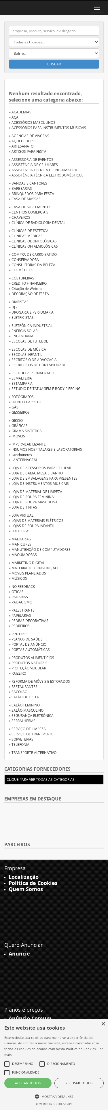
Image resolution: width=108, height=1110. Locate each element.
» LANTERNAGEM (23, 459)
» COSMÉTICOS (21, 270)
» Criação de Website (26, 288)
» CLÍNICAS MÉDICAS (26, 235)
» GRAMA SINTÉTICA (25, 430)
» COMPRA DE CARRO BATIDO (33, 254)
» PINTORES (18, 634)
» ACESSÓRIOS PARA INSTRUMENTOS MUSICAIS (47, 127)
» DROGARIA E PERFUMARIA (31, 312)
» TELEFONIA (19, 744)
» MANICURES (20, 544)
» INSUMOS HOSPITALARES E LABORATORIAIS (45, 449)
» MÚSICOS (18, 578)
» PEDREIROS (19, 625)
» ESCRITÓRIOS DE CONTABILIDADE (37, 364)
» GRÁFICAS (18, 425)
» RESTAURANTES (23, 686)
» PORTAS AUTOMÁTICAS (29, 649)
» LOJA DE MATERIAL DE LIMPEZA (35, 491)
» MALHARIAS (20, 539)
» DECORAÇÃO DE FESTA (29, 293)
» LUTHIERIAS (20, 531)
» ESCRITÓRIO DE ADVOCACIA (33, 359)
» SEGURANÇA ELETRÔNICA (31, 715)
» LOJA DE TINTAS (23, 507)
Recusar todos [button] (78, 1083)
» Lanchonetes (20, 454)
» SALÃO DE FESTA (24, 697)
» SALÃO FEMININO (24, 705)
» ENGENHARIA (21, 336)
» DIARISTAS (19, 301)
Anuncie (19, 953)
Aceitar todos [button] (28, 1083)
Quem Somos (26, 889)
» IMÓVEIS (17, 436)
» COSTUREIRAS (21, 278)
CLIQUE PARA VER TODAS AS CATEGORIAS (41, 779)
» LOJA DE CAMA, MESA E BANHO (36, 473)
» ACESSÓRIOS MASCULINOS (32, 122)
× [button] (103, 1024)
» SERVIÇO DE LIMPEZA (27, 728)
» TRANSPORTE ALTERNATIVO (32, 752)
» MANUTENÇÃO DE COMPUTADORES (40, 549)
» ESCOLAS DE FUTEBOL (28, 341)
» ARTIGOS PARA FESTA (27, 151)
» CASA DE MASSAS (25, 198)
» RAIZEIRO (17, 673)
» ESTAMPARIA (21, 383)
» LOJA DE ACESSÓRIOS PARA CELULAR (40, 467)
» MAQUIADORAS (23, 554)
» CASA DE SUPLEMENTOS (30, 207)
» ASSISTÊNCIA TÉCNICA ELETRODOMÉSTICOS (46, 175)
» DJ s (13, 307)
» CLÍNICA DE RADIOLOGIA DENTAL (37, 222)
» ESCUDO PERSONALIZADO (31, 373)
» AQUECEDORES (23, 141)
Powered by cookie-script (54, 1104)
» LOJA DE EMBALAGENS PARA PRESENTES (43, 478)
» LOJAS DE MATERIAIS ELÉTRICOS (36, 520)
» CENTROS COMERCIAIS (28, 212)
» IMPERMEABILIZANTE (27, 444)
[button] (54, 1096)
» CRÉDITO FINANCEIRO (28, 283)
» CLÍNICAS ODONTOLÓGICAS (33, 241)
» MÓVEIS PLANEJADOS (27, 573)
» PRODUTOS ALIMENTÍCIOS (31, 657)
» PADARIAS (18, 596)
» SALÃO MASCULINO (26, 710)
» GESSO (16, 420)
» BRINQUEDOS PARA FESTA (31, 193)
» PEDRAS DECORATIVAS (28, 620)
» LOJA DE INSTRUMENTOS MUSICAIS (39, 483)
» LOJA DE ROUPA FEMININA (31, 496)
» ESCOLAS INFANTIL (25, 354)
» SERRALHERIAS (22, 720)
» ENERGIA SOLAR (23, 330)
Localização (24, 876)
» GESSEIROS (19, 412)
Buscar (54, 64)
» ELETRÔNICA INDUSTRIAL (30, 325)
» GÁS (13, 407)
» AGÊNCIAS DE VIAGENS (29, 135)
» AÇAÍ (14, 117)
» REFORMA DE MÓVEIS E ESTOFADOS (39, 681)
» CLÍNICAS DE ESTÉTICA (28, 230)
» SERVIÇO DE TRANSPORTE (31, 734)
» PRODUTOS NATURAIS (28, 662)
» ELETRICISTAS (21, 317)
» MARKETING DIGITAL (27, 562)
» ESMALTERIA (20, 378)
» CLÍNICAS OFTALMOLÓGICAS (33, 246)
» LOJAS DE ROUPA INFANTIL (31, 525)
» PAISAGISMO (20, 602)
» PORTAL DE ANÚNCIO (27, 644)
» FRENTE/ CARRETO (25, 402)
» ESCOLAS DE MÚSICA (27, 349)
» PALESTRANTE (22, 610)
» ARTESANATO (21, 146)
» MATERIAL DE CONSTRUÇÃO (33, 568)
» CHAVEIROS (19, 217)
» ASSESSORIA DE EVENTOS (31, 159)
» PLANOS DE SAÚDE (26, 639)
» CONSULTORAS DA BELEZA (32, 264)
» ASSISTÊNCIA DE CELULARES (33, 164)
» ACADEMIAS (20, 112)
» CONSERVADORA (24, 259)
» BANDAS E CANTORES (28, 183)
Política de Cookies (33, 882)
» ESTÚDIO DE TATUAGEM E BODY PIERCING (45, 388)
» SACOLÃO (18, 691)
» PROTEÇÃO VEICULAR (27, 668)
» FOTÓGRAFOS (21, 396)
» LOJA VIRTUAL (21, 515)
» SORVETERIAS (21, 739)
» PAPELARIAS (20, 615)
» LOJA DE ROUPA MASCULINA (33, 502)
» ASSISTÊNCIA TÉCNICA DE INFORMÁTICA (43, 169)
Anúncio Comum (30, 1018)
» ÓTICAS (16, 591)
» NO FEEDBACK (22, 586)
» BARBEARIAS (20, 188)
